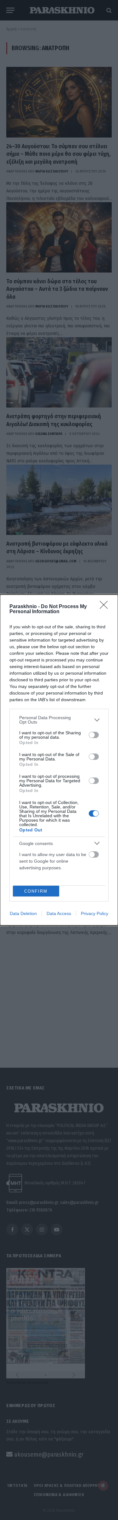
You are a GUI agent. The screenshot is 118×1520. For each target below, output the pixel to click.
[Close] (106, 607)
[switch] (94, 735)
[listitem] (59, 719)
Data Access (59, 913)
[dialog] (59, 760)
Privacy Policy (94, 913)
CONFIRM (36, 891)
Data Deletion (23, 913)
